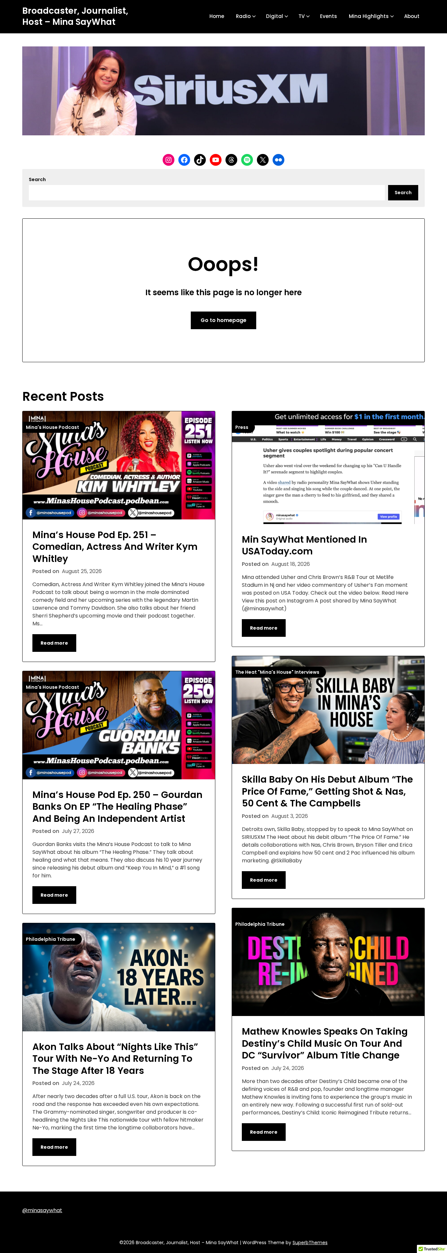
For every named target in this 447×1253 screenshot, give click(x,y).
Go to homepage (223, 320)
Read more (54, 643)
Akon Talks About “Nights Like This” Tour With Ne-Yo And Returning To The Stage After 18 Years (115, 1059)
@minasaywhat (42, 1210)
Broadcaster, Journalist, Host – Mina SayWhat (75, 17)
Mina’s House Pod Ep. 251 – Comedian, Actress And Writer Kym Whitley (115, 547)
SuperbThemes (310, 1242)
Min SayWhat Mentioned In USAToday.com (304, 545)
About (412, 16)
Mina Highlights (369, 16)
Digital (274, 16)
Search (37, 179)
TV (301, 16)
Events (328, 16)
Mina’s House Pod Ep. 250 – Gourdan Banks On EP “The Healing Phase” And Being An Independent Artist (117, 806)
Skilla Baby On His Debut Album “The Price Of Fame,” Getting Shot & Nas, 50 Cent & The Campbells (327, 791)
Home (216, 16)
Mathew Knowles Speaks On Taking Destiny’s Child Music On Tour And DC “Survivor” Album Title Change (325, 1043)
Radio (243, 16)
